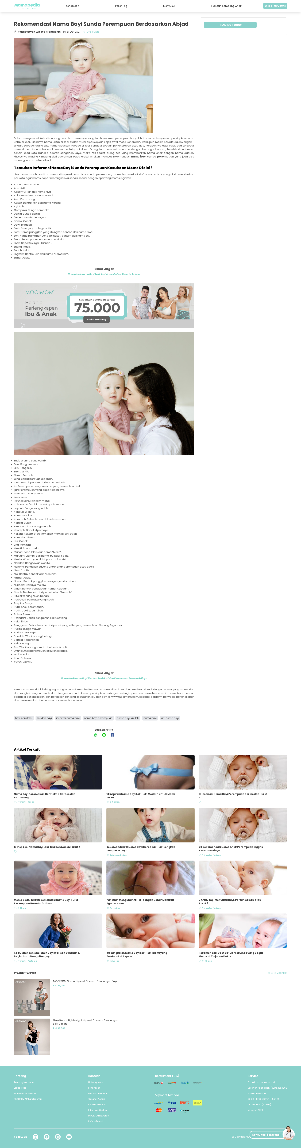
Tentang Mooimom (24, 1082)
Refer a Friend (95, 1121)
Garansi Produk (96, 1098)
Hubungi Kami (95, 1082)
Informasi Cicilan (97, 1110)
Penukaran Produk (97, 1093)
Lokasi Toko (20, 1087)
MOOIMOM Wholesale (25, 1093)
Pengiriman (94, 1087)
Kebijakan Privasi (97, 1104)
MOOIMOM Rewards (98, 1115)
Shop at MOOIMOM (275, 5)
